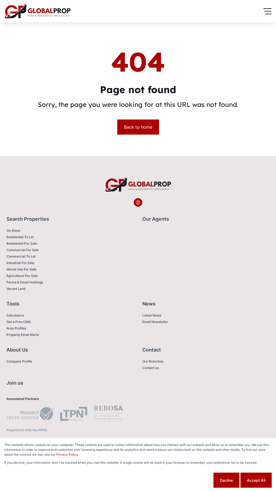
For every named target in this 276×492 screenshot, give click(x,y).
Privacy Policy (67, 454)
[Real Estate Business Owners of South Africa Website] (108, 414)
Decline (226, 480)
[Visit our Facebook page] (138, 202)
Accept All (256, 480)
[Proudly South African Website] (29, 414)
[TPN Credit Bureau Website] (73, 415)
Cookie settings (192, 480)
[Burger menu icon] (267, 11)
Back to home (138, 127)
